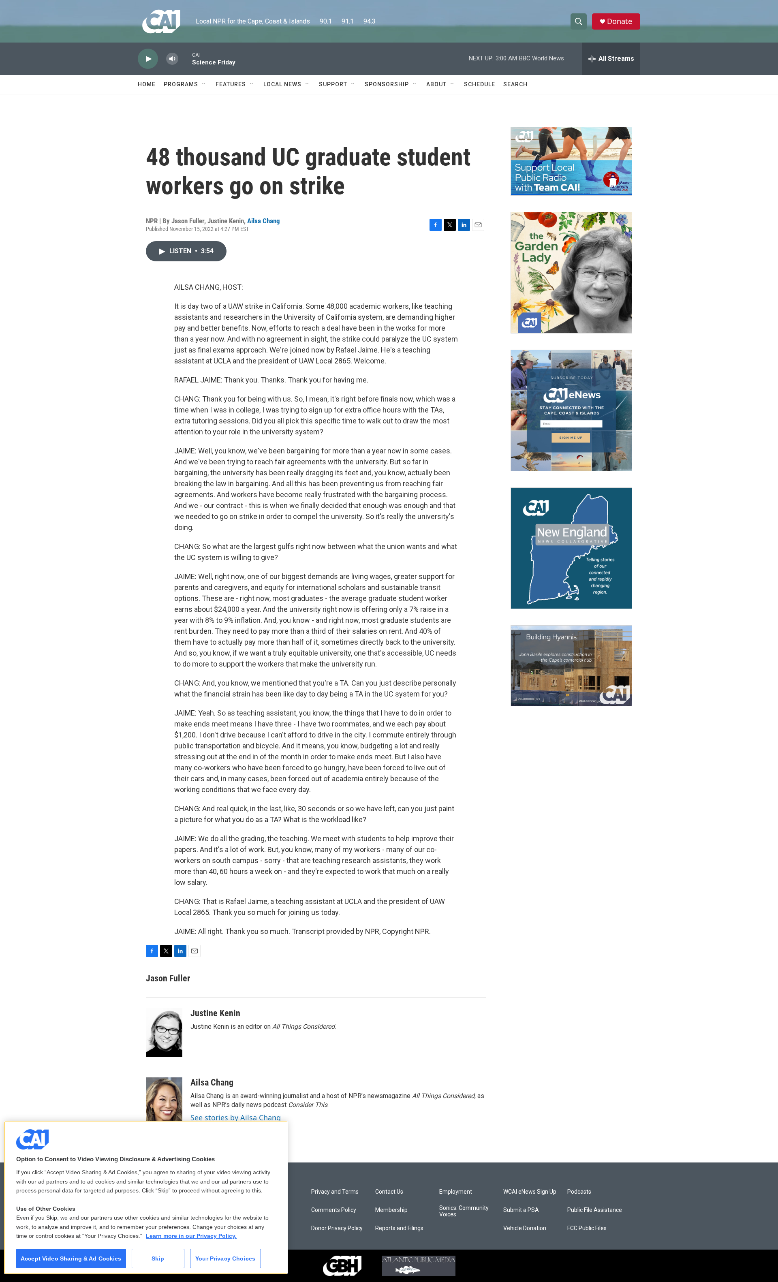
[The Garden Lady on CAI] (571, 272)
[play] (147, 59)
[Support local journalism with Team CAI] (571, 161)
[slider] (185, 58)
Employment (455, 1192)
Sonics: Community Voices (464, 1211)
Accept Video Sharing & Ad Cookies (71, 1258)
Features (231, 84)
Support (333, 84)
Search (515, 84)
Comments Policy (333, 1210)
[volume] (172, 59)
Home (147, 84)
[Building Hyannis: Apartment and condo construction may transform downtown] (571, 666)
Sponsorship (387, 84)
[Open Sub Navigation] (204, 84)
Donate (619, 21)
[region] (146, 1197)
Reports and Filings (399, 1228)
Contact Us (389, 1192)
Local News (282, 84)
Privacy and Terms (335, 1192)
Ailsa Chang (263, 221)
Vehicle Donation (524, 1228)
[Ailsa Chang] (164, 1101)
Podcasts (579, 1192)
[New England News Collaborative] (571, 548)
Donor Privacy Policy (337, 1228)
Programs (181, 84)
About (436, 84)
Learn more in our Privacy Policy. (191, 1236)
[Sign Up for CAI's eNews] (571, 410)
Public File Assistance (594, 1210)
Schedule (479, 84)
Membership (391, 1210)
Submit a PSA (521, 1210)
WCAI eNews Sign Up (529, 1192)
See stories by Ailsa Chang (235, 1117)
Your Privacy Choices (225, 1258)
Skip (158, 1258)
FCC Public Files (587, 1228)
